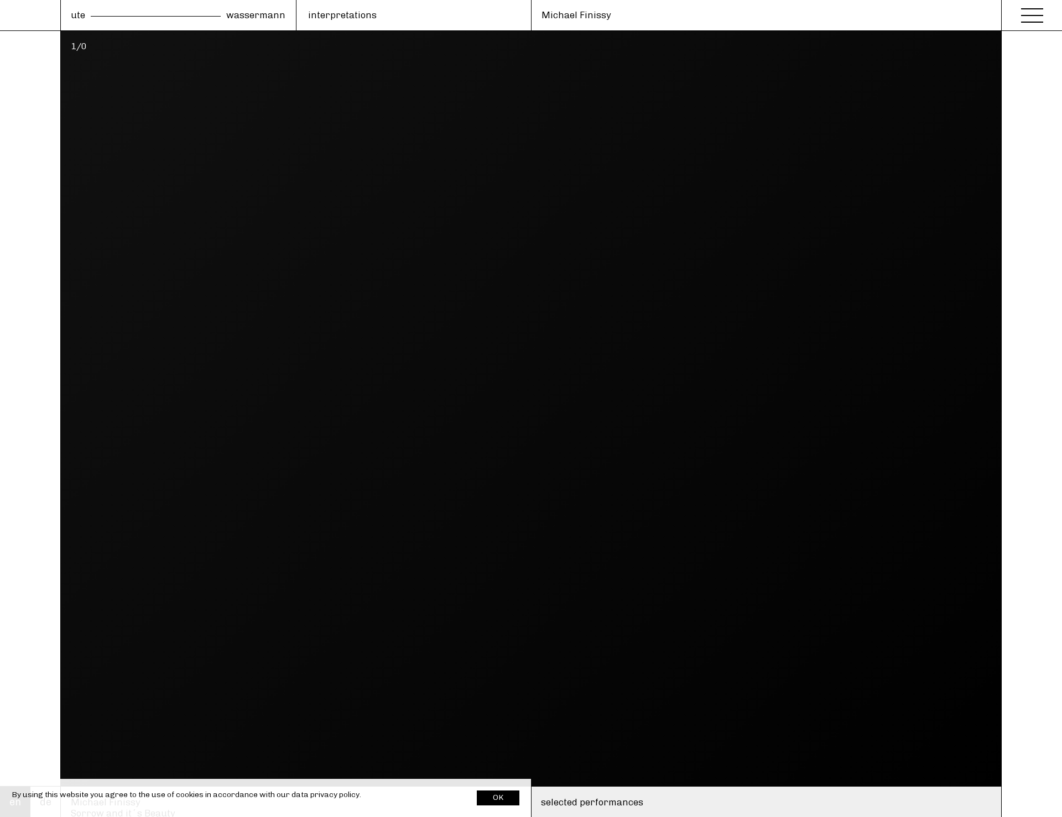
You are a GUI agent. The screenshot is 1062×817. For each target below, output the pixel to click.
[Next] (1031, 408)
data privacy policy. (326, 794)
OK (498, 797)
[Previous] (30, 408)
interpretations (342, 14)
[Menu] (1032, 12)
